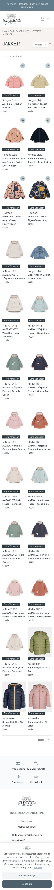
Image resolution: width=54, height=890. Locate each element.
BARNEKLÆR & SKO (19, 31)
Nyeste (38, 44)
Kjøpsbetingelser (27, 826)
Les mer (38, 867)
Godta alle (27, 884)
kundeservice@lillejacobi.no (28, 835)
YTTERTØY (37, 31)
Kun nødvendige (27, 875)
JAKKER (8, 34)
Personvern (27, 821)
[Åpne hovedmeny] (49, 19)
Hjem (5, 31)
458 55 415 (20, 840)
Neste (41, 740)
